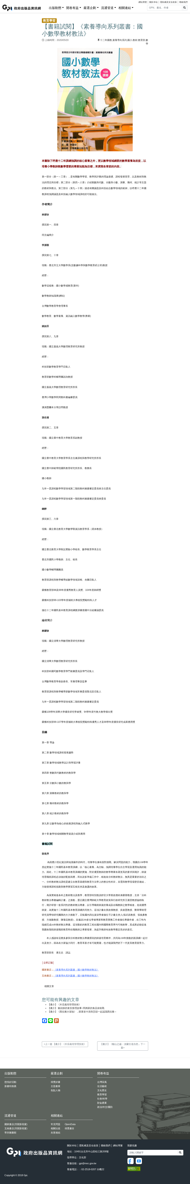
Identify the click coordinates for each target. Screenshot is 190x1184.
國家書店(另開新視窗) (15, 1124)
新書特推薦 (10, 1086)
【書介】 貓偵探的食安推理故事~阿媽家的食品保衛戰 (76, 1008)
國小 (129, 40)
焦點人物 (55, 1090)
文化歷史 (102, 1090)
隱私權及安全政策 (168, 2)
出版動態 (55, 8)
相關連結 (124, 8)
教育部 (141, 40)
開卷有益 (72, 8)
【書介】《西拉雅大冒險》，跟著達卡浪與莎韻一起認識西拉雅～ (82, 1011)
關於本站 (153, 2)
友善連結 (55, 1132)
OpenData (70, 1124)
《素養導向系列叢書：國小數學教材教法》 (76, 969)
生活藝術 (102, 1086)
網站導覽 (142, 2)
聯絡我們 (183, 2)
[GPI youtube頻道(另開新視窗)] (139, 1160)
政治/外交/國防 (105, 1107)
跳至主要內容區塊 (8, 1)
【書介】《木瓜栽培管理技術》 (64, 1004)
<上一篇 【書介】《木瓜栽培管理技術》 (65, 1044)
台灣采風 (102, 1082)
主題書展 (55, 1086)
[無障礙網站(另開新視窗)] (133, 1168)
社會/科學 (102, 1098)
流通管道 (107, 8)
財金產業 (102, 1103)
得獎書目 (69, 1128)
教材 (135, 40)
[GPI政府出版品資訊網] (21, 8)
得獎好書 (55, 1082)
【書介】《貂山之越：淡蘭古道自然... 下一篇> (122, 1046)
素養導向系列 (120, 40)
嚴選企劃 (90, 8)
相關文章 (49, 986)
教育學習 (102, 1094)
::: (45, 7)
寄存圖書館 (10, 1132)
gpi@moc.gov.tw (87, 1163)
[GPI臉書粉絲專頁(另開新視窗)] (131, 1160)
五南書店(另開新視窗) (15, 1128)
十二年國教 (106, 40)
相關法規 (55, 1128)
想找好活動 (10, 1082)
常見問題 (55, 1124)
